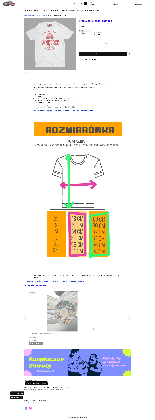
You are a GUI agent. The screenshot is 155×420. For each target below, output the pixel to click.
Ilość (81, 30)
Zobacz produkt (36, 343)
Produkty (35, 15)
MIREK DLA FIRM (17, 393)
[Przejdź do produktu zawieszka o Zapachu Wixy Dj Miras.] (62, 311)
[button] (85, 3)
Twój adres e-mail (30, 380)
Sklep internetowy (76, 417)
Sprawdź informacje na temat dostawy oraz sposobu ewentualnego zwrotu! (64, 110)
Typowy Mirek (27, 15)
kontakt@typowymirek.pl (30, 402)
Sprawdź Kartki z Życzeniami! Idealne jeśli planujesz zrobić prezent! (54, 281)
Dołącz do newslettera (36, 383)
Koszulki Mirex (45, 15)
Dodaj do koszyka (103, 54)
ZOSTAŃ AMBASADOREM (16, 397)
